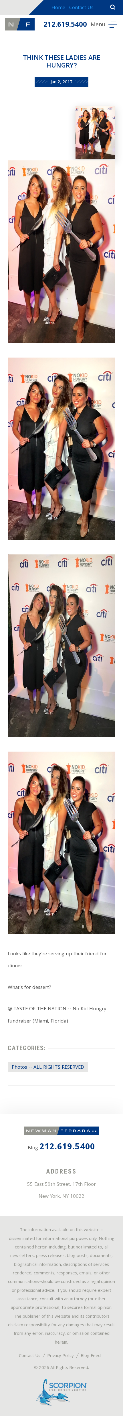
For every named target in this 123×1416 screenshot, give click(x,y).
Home (58, 8)
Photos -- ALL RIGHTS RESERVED (48, 1068)
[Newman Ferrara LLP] (19, 24)
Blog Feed (91, 1356)
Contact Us (81, 8)
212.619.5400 (65, 25)
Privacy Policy (60, 1356)
